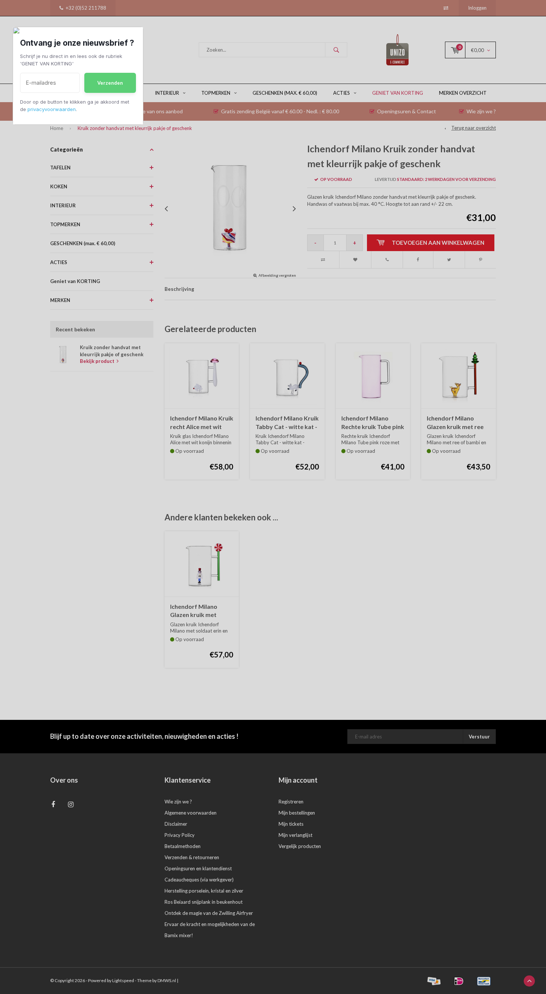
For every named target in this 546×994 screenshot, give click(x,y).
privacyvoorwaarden (51, 109)
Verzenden (110, 83)
